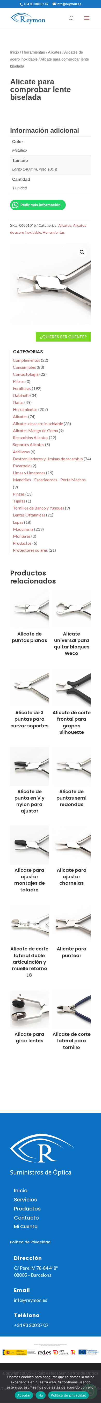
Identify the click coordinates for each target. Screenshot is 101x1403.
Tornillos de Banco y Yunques (38, 507)
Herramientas (33, 52)
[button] (82, 252)
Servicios (25, 1199)
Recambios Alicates (30, 437)
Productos (22, 543)
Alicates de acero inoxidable (38, 423)
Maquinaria (23, 529)
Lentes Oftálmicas (29, 514)
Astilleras (21, 451)
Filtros (19, 381)
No (40, 1395)
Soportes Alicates (28, 444)
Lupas (18, 522)
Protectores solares (30, 550)
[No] (94, 1386)
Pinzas (19, 493)
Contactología (26, 374)
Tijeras (19, 500)
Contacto (26, 1217)
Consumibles (24, 367)
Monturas (22, 536)
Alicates (54, 52)
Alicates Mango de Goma (35, 430)
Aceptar (24, 1395)
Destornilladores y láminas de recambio (48, 458)
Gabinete (21, 395)
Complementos (26, 360)
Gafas (18, 402)
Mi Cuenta (26, 1226)
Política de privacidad (68, 1395)
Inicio (14, 52)
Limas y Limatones (29, 472)
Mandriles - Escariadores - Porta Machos (49, 479)
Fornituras (22, 388)
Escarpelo (22, 465)
